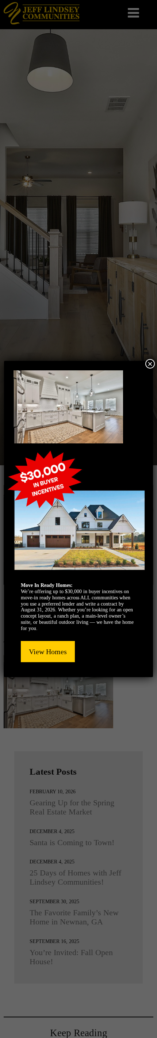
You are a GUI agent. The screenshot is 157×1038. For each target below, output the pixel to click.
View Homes (48, 652)
